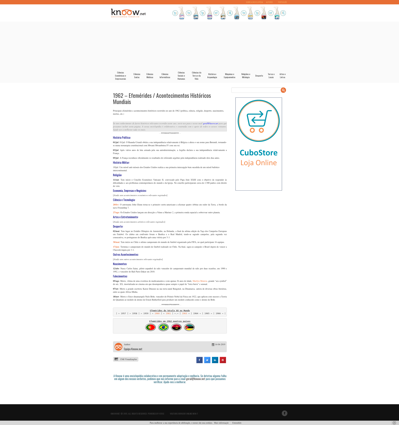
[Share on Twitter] (207, 362)
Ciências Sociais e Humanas (181, 75)
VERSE (161, 413)
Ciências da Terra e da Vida (196, 75)
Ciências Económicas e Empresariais (120, 75)
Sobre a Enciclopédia (254, 2)
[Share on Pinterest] (223, 362)
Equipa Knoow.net (133, 349)
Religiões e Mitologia (245, 75)
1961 (168, 313)
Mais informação (221, 422)
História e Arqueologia (212, 75)
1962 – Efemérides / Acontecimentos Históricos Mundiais (162, 98)
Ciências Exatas (136, 75)
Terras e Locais (271, 75)
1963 (184, 313)
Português (282, 2)
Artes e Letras (283, 75)
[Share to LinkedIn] (215, 362)
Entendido (236, 422)
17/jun (116, 246)
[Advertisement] (199, 45)
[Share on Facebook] (199, 362)
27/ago (116, 212)
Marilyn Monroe (200, 280)
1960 (157, 313)
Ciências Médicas (149, 75)
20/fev (116, 204)
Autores (269, 2)
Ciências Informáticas (165, 75)
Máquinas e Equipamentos (229, 75)
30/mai (116, 242)
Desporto (259, 75)
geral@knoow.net (210, 123)
